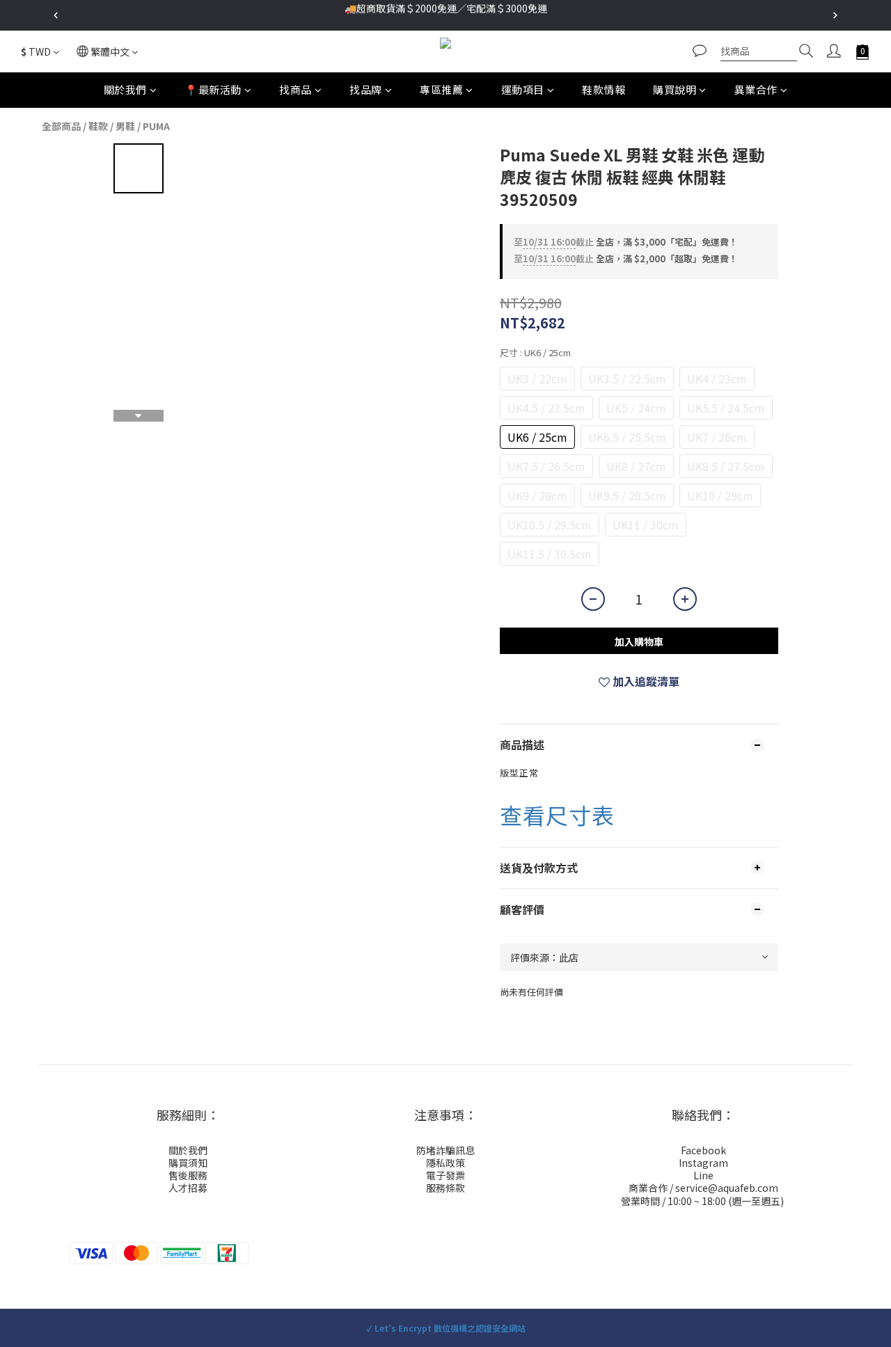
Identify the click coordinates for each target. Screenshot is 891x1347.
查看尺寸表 (557, 815)
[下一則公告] (835, 15)
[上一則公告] (55, 15)
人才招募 (187, 1188)
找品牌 (365, 89)
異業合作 (756, 89)
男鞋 (125, 126)
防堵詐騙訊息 (445, 1150)
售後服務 (187, 1175)
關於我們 (125, 89)
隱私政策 (445, 1163)
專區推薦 (441, 89)
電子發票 (445, 1175)
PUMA (156, 126)
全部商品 (61, 126)
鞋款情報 (603, 89)
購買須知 (187, 1163)
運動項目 (522, 89)
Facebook (703, 1150)
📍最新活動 (213, 89)
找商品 (295, 89)
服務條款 (445, 1188)
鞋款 (98, 126)
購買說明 (674, 89)
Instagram (703, 1163)
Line (703, 1175)
